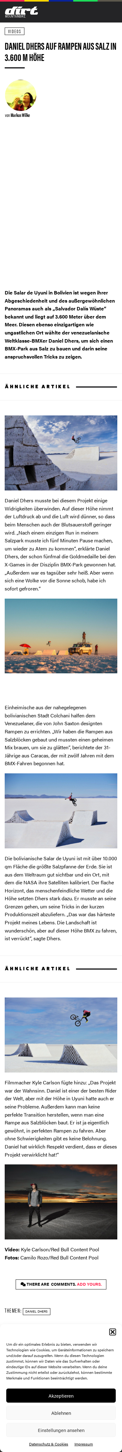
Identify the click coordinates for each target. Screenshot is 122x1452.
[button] (112, 1332)
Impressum (83, 1444)
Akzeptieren (61, 1395)
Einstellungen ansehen (61, 1430)
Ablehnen (61, 1412)
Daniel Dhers (36, 1311)
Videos (14, 31)
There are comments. (64, 1284)
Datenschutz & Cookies (48, 1444)
